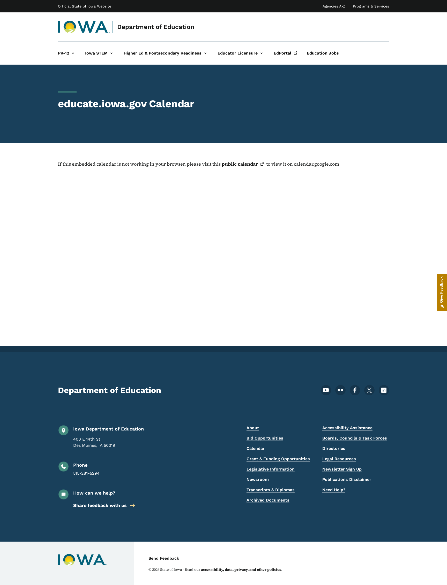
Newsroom (258, 479)
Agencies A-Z (334, 6)
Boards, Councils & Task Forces (354, 438)
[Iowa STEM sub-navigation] (111, 53)
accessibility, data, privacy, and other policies (241, 569)
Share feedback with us (100, 505)
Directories (333, 448)
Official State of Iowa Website (84, 6)
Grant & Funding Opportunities (278, 458)
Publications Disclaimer (346, 479)
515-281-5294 (86, 473)
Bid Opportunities (265, 438)
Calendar (256, 448)
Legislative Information (271, 469)
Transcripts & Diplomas (271, 489)
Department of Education (155, 26)
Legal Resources (339, 458)
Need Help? (333, 489)
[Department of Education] (84, 27)
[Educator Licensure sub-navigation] (261, 53)
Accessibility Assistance (347, 427)
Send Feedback (163, 558)
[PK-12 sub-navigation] (73, 53)
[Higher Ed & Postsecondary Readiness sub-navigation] (205, 53)
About (253, 427)
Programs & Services (371, 6)
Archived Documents (268, 500)
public (240, 164)
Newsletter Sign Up (342, 469)
